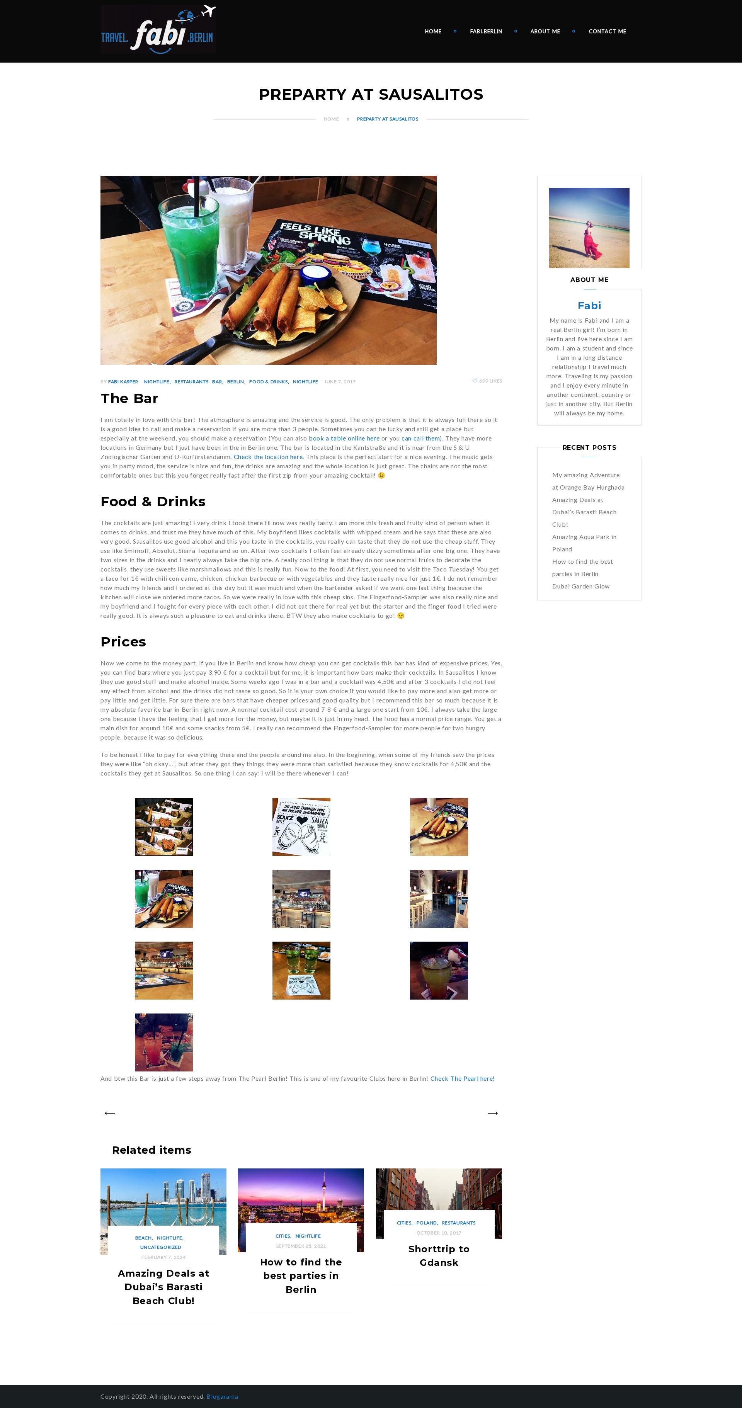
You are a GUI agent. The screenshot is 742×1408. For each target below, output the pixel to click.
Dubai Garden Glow (581, 586)
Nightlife (157, 381)
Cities (283, 1236)
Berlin (235, 381)
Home (433, 31)
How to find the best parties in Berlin (301, 1276)
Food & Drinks (268, 381)
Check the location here (268, 456)
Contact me (607, 31)
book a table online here (344, 438)
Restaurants (191, 381)
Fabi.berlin (486, 31)
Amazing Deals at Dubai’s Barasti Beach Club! (584, 512)
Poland (427, 1223)
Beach (143, 1238)
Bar (217, 381)
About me (545, 31)
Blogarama (222, 1396)
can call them (421, 438)
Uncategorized (160, 1247)
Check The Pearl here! (464, 1078)
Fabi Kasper (123, 381)
